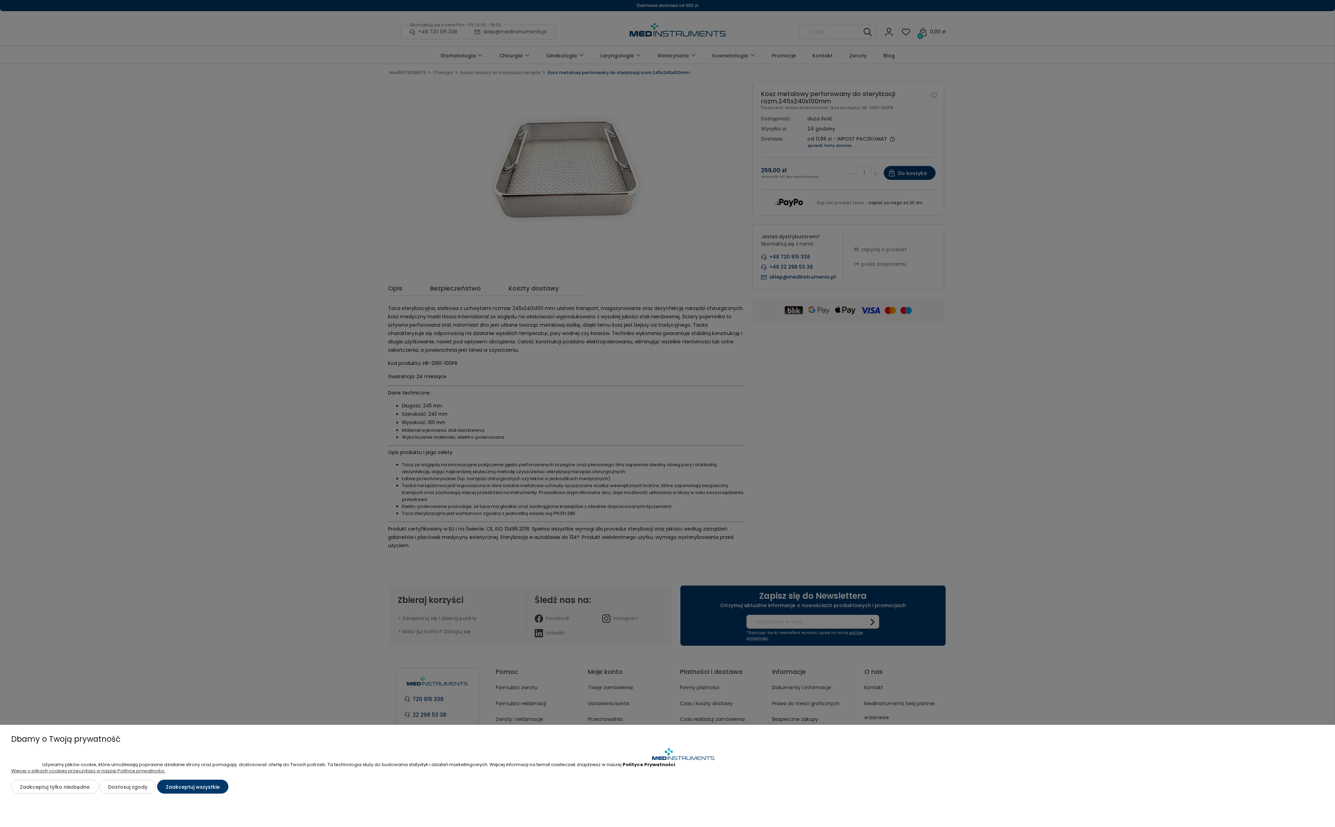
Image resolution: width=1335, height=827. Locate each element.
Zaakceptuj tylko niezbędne (55, 787)
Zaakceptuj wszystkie (193, 787)
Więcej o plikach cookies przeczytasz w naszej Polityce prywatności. (88, 771)
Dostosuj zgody (127, 787)
